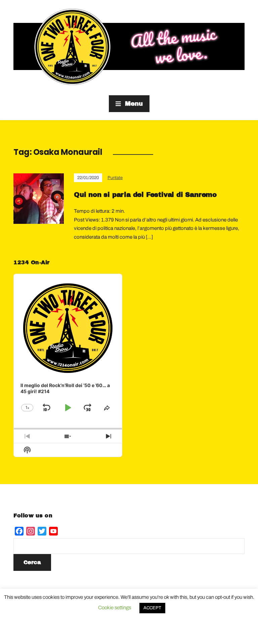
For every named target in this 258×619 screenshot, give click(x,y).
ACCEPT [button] (152, 608)
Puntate (115, 177)
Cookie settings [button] (114, 607)
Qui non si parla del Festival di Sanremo (145, 194)
